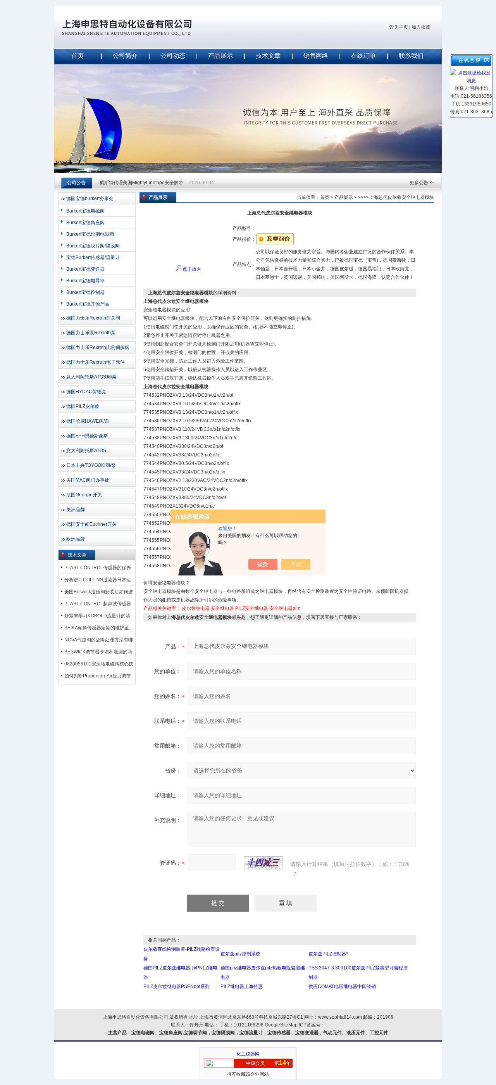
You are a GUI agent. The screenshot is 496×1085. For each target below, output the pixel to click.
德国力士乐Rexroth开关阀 (93, 318)
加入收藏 (421, 27)
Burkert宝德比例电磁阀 (90, 234)
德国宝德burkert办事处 (90, 198)
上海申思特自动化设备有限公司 (139, 27)
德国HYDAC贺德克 (86, 391)
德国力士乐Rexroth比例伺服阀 (97, 347)
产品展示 (220, 55)
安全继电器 (222, 608)
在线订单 (363, 55)
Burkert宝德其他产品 (87, 304)
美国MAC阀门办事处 (87, 480)
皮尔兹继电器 (196, 608)
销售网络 (315, 55)
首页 (77, 55)
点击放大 (191, 269)
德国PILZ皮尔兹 (82, 406)
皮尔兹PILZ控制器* (328, 954)
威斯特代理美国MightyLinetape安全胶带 (141, 182)
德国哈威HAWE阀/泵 (87, 421)
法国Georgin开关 (84, 495)
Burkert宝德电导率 (85, 280)
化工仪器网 (248, 1054)
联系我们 (411, 55)
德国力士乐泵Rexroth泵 (90, 332)
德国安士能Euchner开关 (91, 524)
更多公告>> (422, 182)
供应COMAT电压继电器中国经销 (342, 986)
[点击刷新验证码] (263, 862)
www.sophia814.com (340, 1017)
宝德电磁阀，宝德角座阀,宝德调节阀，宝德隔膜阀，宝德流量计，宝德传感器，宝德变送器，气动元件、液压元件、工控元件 (259, 1032)
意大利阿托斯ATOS (86, 450)
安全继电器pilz (284, 608)
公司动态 (172, 55)
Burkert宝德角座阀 (85, 222)
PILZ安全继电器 (251, 608)
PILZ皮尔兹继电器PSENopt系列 (176, 986)
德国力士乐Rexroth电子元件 (95, 362)
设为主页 (398, 27)
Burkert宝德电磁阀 (85, 211)
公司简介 (125, 55)
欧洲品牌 (75, 539)
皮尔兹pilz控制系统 (240, 954)
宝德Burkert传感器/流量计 (93, 257)
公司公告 (76, 182)
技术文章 (268, 55)
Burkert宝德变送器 (85, 269)
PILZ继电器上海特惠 (241, 986)
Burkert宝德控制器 (85, 292)
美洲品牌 (75, 509)
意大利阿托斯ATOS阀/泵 (91, 377)
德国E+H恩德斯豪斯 (87, 436)
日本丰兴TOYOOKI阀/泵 (91, 465)
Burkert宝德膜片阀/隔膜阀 (93, 246)
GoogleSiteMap (281, 1025)
